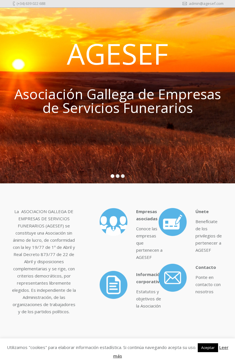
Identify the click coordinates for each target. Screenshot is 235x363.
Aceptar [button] (208, 347)
